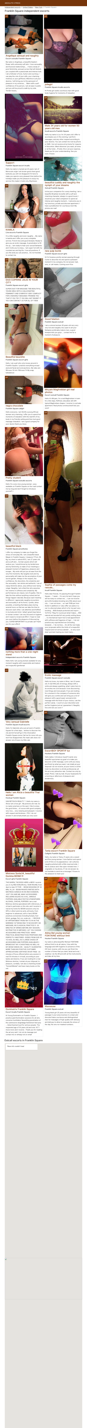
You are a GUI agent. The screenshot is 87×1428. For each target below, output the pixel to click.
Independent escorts (12, 7)
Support (10, 162)
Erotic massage (53, 675)
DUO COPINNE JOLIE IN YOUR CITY (22, 281)
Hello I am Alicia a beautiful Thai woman (23, 793)
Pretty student (13, 477)
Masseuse (50, 1006)
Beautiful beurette (15, 357)
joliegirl (48, 84)
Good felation (52, 319)
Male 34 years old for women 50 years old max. (62, 127)
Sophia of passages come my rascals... (60, 586)
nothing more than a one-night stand (22, 653)
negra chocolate (14, 405)
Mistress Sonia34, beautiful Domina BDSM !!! (20, 874)
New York (38, 7)
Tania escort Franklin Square (60, 850)
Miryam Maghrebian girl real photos (59, 390)
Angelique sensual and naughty (22, 55)
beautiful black (13, 546)
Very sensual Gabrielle (17, 721)
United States (28, 7)
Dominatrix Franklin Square (20, 1009)
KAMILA (10, 229)
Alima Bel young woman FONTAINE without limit (57, 934)
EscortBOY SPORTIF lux (57, 750)
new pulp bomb (53, 251)
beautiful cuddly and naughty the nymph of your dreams (62, 183)
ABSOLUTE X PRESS (12, 3)
